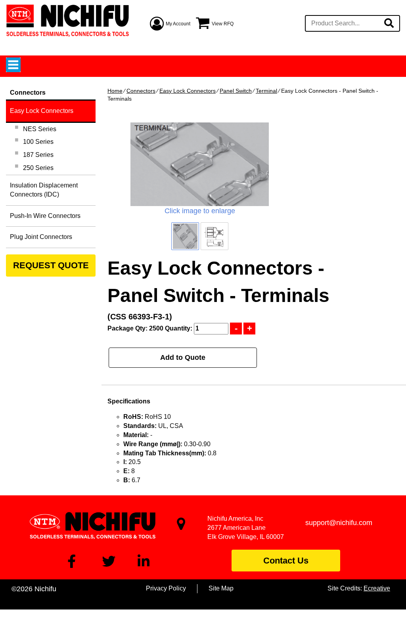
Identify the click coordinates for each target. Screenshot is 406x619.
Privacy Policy (166, 588)
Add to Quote (182, 357)
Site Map (221, 588)
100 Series (38, 141)
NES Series (39, 129)
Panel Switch (236, 91)
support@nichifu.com (338, 523)
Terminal (266, 91)
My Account (178, 24)
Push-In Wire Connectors (45, 215)
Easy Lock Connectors (187, 91)
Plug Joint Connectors (41, 236)
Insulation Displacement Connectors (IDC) (44, 190)
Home (115, 91)
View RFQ (223, 24)
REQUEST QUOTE (51, 265)
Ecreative (377, 588)
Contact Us (285, 561)
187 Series (38, 154)
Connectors (140, 91)
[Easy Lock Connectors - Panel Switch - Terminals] (199, 164)
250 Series (38, 167)
